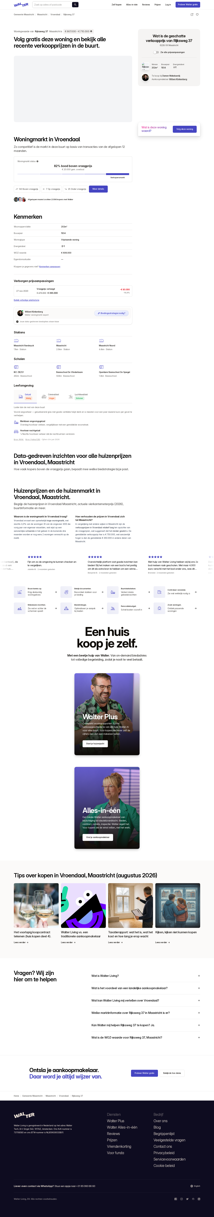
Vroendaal (55, 14)
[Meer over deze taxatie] (91, 31)
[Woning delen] (192, 14)
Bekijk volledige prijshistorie (26, 300)
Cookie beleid (164, 1165)
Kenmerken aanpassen (49, 266)
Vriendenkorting (119, 1146)
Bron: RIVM (19, 439)
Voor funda (115, 1153)
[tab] (25, 396)
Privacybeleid (164, 1153)
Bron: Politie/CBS (32, 439)
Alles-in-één (132, 4)
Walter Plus (115, 1121)
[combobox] (55, 4)
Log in (168, 4)
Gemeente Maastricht (24, 14)
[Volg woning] (197, 14)
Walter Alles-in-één (122, 1127)
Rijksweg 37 (69, 14)
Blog (157, 1127)
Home (16, 1096)
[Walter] (21, 5)
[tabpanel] (73, 421)
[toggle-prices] (156, 52)
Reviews (146, 4)
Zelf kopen (117, 4)
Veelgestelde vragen (169, 1140)
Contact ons (163, 1146)
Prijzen (158, 4)
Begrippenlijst (164, 1133)
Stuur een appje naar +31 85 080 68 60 (74, 1186)
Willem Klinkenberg (178, 79)
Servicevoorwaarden (169, 1159)
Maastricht (42, 14)
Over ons (160, 1121)
